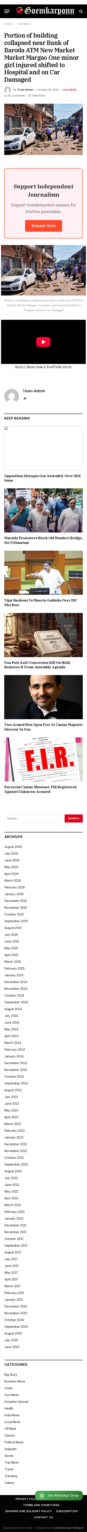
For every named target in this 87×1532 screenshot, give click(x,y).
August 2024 (13, 1009)
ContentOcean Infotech (68, 1527)
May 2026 (11, 867)
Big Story (10, 1374)
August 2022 (13, 1171)
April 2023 (11, 1117)
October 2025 (14, 914)
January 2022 (13, 1218)
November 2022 (15, 1151)
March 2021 (12, 1286)
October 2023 (14, 1076)
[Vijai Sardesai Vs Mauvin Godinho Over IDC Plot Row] (43, 573)
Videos (9, 1482)
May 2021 (11, 1272)
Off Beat (10, 1428)
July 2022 (11, 1178)
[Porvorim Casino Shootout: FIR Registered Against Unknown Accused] (43, 759)
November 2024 (15, 988)
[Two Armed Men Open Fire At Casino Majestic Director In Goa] (43, 697)
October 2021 (13, 1239)
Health (8, 1408)
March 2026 (12, 880)
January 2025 (13, 975)
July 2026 (11, 853)
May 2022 (11, 1191)
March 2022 (12, 1205)
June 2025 (11, 941)
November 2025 (15, 907)
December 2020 (15, 1306)
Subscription (67, 1511)
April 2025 (11, 955)
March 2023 (12, 1124)
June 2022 (11, 1184)
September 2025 (16, 921)
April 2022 (11, 1198)
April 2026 (11, 874)
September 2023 (16, 1083)
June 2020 (11, 1347)
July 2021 (10, 1259)
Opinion (9, 1435)
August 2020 (13, 1333)
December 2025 (15, 901)
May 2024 (11, 1029)
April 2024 (11, 1036)
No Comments (17, 95)
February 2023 (14, 1130)
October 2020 (14, 1320)
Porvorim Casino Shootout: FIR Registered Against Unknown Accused (40, 789)
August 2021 (12, 1252)
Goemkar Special (16, 1401)
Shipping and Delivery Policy (28, 1511)
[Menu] (7, 11)
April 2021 (11, 1279)
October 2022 (14, 1157)
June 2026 (11, 860)
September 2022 (16, 1164)
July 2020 (11, 1340)
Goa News (69, 89)
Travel (8, 1469)
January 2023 (13, 1137)
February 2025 (14, 968)
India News (12, 1415)
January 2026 (14, 894)
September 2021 (15, 1245)
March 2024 (12, 1042)
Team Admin (25, 89)
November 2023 (15, 1070)
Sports (9, 1455)
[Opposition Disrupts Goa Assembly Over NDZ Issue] (43, 448)
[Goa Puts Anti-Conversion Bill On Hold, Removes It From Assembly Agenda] (43, 635)
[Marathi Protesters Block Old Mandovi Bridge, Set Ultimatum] (43, 510)
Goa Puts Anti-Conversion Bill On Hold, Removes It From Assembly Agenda (37, 664)
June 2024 (11, 1022)
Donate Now (43, 225)
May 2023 (11, 1110)
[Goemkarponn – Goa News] (45, 11)
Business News (14, 1381)
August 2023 (13, 1090)
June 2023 (11, 1103)
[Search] (80, 11)
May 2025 (11, 948)
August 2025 (13, 928)
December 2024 (15, 982)
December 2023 (15, 1063)
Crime (8, 1388)
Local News (12, 1422)
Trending (10, 1476)
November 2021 (15, 1232)
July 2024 (11, 1015)
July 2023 (11, 1097)
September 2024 (16, 1002)
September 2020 (16, 1326)
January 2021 (13, 1299)
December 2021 (15, 1225)
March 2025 (12, 961)
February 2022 (14, 1211)
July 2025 (11, 934)
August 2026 (13, 846)
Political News (14, 1442)
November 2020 (15, 1313)
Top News (11, 1462)
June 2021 (11, 1266)
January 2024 (14, 1056)
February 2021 (14, 1293)
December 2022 (15, 1144)
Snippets (10, 1449)
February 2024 (14, 1049)
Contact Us (43, 1517)
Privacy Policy (28, 1499)
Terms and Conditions (41, 1505)
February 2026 (14, 887)
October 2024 (14, 995)
